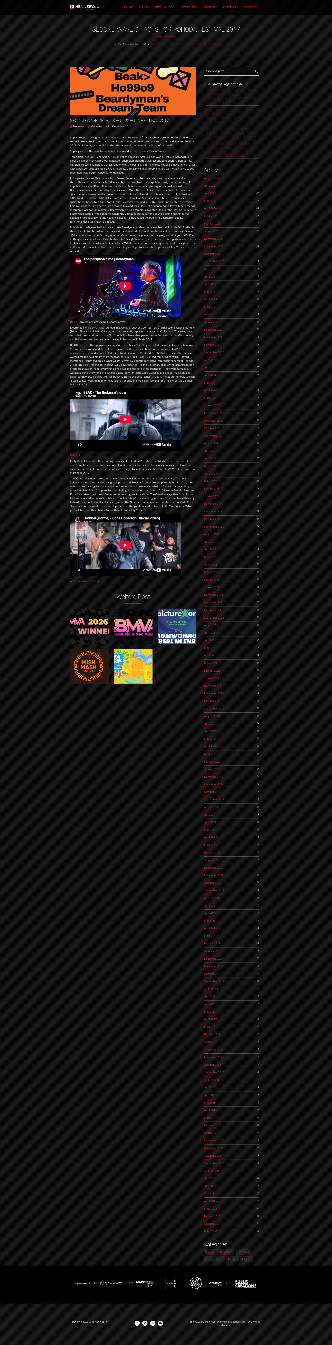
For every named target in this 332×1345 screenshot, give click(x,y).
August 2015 (212, 1171)
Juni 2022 (210, 549)
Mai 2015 (210, 1193)
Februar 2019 (212, 852)
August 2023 (212, 443)
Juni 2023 (210, 458)
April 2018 (210, 928)
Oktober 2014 (212, 1223)
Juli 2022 (209, 542)
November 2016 (214, 1057)
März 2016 (210, 1118)
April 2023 (210, 473)
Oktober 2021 (212, 610)
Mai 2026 (210, 201)
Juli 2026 (209, 185)
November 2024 (214, 337)
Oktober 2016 (212, 1064)
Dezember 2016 (213, 1049)
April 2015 (210, 1201)
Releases (246, 1259)
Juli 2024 (209, 367)
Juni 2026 (210, 193)
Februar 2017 (212, 1034)
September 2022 (214, 526)
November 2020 (214, 693)
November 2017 (214, 966)
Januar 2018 (211, 951)
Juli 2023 (209, 451)
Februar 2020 (212, 761)
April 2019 (210, 837)
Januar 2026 (211, 231)
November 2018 (214, 875)
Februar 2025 (212, 314)
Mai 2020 (210, 738)
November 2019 (214, 784)
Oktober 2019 (212, 792)
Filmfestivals (225, 1251)
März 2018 (210, 936)
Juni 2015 (210, 1186)
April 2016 (210, 1110)
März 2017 (210, 1027)
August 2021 (212, 625)
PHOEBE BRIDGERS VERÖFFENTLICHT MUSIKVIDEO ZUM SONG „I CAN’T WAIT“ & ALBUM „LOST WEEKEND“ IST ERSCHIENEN (232, 116)
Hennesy (78, 126)
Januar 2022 (211, 587)
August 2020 (212, 716)
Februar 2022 (212, 579)
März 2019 (210, 845)
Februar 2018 (212, 943)
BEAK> (74, 322)
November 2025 (214, 246)
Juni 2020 (210, 731)
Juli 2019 (209, 814)
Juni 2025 (210, 284)
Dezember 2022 (213, 504)
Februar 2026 (212, 223)
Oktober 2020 (212, 701)
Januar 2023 (211, 496)
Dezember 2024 (213, 329)
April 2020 (210, 746)
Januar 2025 (211, 322)
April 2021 (210, 655)
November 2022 (214, 511)
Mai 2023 (210, 466)
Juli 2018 (209, 905)
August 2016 (212, 1079)
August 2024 (212, 360)
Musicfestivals (135, 43)
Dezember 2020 (213, 686)
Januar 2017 (211, 1042)
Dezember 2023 (213, 413)
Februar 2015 (212, 1216)
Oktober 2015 (212, 1155)
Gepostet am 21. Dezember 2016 (111, 126)
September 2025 (214, 261)
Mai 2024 (210, 382)
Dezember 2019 (213, 777)
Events (144, 7)
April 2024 (210, 390)
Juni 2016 (210, 1095)
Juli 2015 (209, 1178)
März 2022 (210, 572)
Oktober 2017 (212, 974)
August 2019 (212, 807)
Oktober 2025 (212, 254)
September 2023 (214, 436)
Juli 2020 (209, 723)
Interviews (243, 1251)
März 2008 (210, 1231)
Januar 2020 (211, 769)
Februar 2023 (212, 489)
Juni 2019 (210, 822)
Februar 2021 (212, 670)
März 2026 (210, 216)
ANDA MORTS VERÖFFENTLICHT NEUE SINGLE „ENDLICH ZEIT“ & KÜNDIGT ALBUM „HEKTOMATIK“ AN (231, 133)
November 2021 (214, 602)
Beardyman (139, 151)
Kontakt (250, 7)
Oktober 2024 (212, 345)
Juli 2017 (209, 996)
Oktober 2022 (212, 519)
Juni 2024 (210, 375)
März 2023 (210, 481)
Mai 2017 (210, 1011)
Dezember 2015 (213, 1140)
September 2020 (214, 708)
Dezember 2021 (213, 595)
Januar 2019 (211, 860)
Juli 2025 (209, 276)
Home (128, 7)
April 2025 (210, 299)
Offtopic (210, 7)
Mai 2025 (210, 292)
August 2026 (212, 178)
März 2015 (210, 1208)
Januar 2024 (211, 405)
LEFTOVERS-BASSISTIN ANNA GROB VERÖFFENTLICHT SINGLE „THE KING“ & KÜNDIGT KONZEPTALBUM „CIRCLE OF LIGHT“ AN (231, 96)
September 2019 (214, 799)
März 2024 (210, 397)
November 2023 (214, 420)
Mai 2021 (210, 648)
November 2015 (214, 1148)
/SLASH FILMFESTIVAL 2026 (225, 155)
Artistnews (189, 7)
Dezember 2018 (213, 867)
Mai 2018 (210, 920)
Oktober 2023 (212, 428)
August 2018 (212, 898)
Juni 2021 (210, 640)
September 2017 (214, 981)
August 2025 (212, 269)
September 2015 (214, 1163)
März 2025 (210, 307)
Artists (209, 1251)
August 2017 (212, 989)
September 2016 (214, 1072)
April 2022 (210, 564)
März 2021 (210, 663)
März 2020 (210, 754)
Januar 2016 (211, 1133)
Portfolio (230, 7)
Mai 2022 (210, 557)
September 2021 (214, 617)
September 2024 (214, 352)
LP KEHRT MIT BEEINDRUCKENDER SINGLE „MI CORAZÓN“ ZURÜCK (230, 146)
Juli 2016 (209, 1087)
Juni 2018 (210, 913)
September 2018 (214, 890)
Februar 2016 (212, 1125)
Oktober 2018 (212, 882)
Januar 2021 (211, 678)
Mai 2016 (210, 1102)
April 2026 (210, 208)
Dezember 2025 (213, 238)
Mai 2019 (210, 830)
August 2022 (212, 534)
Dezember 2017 (213, 958)
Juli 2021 (209, 633)
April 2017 (210, 1019)
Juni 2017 (210, 1004)
